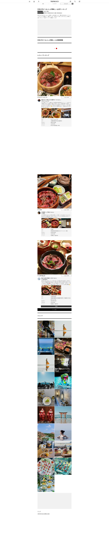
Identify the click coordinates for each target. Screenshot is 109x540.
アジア (44, 11)
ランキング (66, 3)
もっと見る (54, 309)
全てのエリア (40, 11)
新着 (43, 3)
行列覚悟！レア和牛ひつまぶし (47, 213)
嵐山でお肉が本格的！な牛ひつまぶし (49, 279)
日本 (47, 11)
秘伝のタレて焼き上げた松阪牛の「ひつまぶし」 (51, 100)
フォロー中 (54, 3)
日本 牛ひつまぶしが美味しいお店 (43, 513)
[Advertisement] (54, 27)
